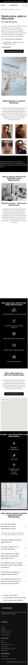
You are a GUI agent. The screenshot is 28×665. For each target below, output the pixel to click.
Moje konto (4, 647)
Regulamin (3, 633)
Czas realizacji (4, 651)
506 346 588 (13, 462)
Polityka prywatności (6, 639)
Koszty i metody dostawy (7, 649)
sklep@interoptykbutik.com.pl (8, 663)
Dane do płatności (5, 637)
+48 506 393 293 (19, 1)
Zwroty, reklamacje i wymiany (8, 653)
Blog (2, 645)
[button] (24, 5)
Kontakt (3, 631)
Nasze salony (11, 9)
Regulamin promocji (6, 635)
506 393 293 (4, 661)
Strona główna (4, 9)
